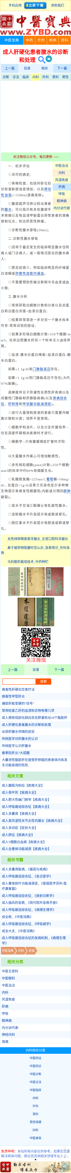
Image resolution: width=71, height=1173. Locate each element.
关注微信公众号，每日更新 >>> (36, 157)
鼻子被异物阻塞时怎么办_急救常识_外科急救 (35, 550)
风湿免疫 (61, 180)
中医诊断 (35, 1074)
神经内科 (8, 1035)
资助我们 (57, 5)
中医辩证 (35, 1058)
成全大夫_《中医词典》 (19, 931)
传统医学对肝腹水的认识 (20, 739)
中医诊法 (35, 1082)
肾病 (5, 1042)
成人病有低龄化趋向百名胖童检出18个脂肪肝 (34, 718)
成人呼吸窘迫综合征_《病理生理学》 (29, 910)
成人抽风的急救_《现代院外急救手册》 (30, 903)
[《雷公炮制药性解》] (45, 625)
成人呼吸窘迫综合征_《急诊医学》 (27, 876)
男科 (55, 77)
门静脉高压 (42, 369)
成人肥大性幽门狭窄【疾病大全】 (26, 800)
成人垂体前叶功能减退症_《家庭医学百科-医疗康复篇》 (34, 886)
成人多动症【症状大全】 (20, 828)
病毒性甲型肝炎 (13, 696)
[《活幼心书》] (55, 595)
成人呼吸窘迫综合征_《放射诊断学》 (29, 896)
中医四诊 (35, 1066)
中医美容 (35, 1138)
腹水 (8, 209)
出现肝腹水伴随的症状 (18, 732)
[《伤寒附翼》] (36, 595)
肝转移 (13, 404)
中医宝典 (11, 40)
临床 (25, 77)
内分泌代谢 (62, 208)
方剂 (41, 40)
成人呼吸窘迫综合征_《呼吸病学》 (27, 924)
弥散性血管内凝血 (29, 273)
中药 (29, 40)
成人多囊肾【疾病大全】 (20, 814)
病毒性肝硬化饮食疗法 (18, 689)
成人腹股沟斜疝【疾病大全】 (23, 785)
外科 (45, 77)
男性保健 (35, 1122)
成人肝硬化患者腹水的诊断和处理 (26, 725)
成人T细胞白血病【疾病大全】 (24, 842)
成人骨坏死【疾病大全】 (20, 792)
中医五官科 (10, 971)
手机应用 (16, 5)
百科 (64, 40)
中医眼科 (8, 978)
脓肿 (67, 491)
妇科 (35, 1130)
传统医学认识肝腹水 (16, 746)
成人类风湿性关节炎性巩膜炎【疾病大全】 (33, 821)
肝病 (61, 187)
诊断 (6, 77)
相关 (44, 68)
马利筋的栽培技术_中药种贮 (27, 562)
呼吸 (61, 194)
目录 (27, 68)
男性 (65, 77)
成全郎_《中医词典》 (17, 917)
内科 (35, 77)
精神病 (62, 201)
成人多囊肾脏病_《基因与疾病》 (25, 869)
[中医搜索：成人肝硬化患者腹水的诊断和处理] (41, 60)
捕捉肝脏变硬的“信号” (18, 703)
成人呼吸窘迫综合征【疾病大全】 (26, 807)
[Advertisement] (35, 116)
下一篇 (62, 68)
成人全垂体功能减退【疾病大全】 (26, 849)
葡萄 (50, 479)
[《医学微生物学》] (17, 595)
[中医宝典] (35, 34)
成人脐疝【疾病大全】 (18, 835)
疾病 (52, 40)
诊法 (16, 77)
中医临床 (35, 1090)
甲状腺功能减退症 (37, 404)
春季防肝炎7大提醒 (16, 753)
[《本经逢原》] (27, 625)
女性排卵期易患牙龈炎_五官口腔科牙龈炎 (37, 539)
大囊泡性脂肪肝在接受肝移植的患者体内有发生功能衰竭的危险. (34, 762)
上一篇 (10, 68)
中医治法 (61, 166)
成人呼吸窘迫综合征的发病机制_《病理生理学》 (34, 940)
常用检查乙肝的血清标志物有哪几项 (28, 710)
